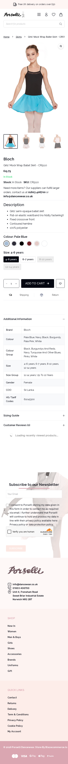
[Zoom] (60, 46)
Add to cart (35, 283)
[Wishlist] (54, 14)
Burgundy (55, 337)
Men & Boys (14, 637)
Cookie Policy (15, 726)
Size (13, 252)
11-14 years (30, 375)
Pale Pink (29, 341)
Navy (38, 337)
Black (45, 337)
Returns (12, 703)
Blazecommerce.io (56, 747)
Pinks (27, 356)
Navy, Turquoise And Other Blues (42, 352)
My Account (14, 731)
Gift (10, 671)
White (38, 341)
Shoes (11, 648)
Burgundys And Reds (43, 348)
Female (28, 382)
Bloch (27, 329)
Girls (10, 643)
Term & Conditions (18, 714)
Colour (15, 236)
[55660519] (34, 87)
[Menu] (38, 14)
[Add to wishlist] (60, 283)
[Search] (61, 24)
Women (12, 631)
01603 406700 (37, 192)
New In (11, 626)
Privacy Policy (15, 720)
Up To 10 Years (45, 375)
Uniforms (13, 665)
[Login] (46, 14)
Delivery (12, 709)
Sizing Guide (11, 415)
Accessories (15, 654)
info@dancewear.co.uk (25, 584)
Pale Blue (29, 337)
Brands (12, 660)
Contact (12, 697)
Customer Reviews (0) (16, 425)
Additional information (17, 319)
